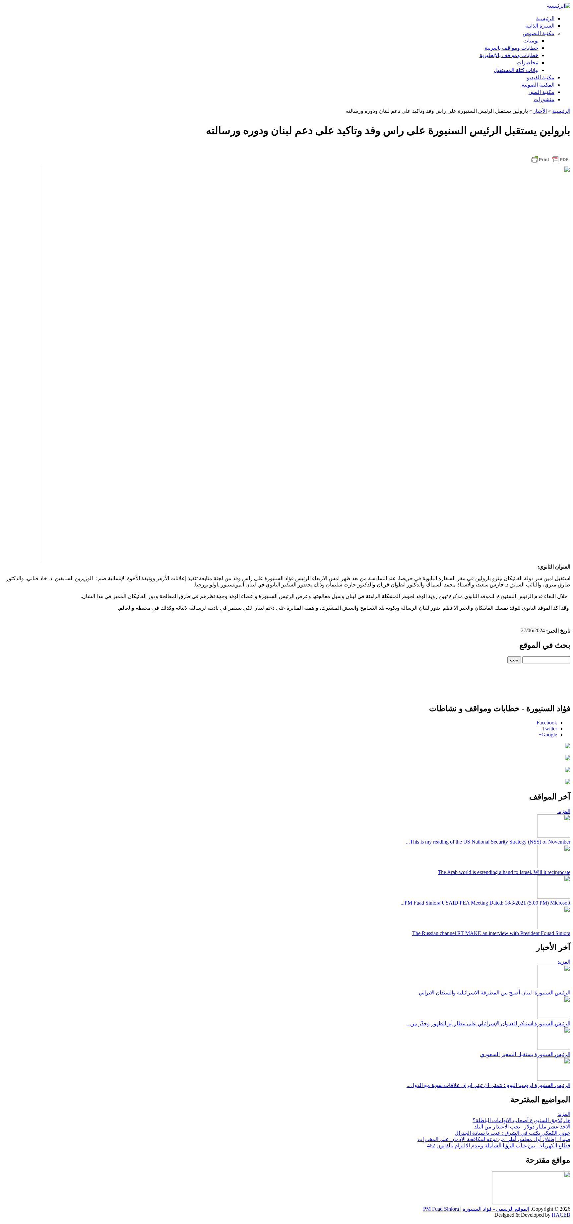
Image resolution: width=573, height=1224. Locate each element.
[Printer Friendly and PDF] (549, 163)
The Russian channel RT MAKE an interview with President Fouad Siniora (491, 933)
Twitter (549, 728)
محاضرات (528, 62)
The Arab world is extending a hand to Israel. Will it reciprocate (504, 872)
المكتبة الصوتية (538, 85)
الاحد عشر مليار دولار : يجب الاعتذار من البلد (522, 1126)
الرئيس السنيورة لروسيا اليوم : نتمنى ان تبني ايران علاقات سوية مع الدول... (488, 1085)
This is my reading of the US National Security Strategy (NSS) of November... (488, 842)
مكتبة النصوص (538, 33)
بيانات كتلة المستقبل (516, 70)
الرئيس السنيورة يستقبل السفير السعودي (525, 1054)
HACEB (561, 1215)
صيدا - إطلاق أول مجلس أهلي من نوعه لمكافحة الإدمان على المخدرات (493, 1139)
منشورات (544, 99)
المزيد (563, 811)
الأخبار (540, 111)
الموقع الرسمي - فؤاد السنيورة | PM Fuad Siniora (476, 1209)
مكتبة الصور (541, 92)
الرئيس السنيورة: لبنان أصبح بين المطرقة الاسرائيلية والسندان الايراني (494, 992)
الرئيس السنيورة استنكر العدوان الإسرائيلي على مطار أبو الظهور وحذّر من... (488, 1023)
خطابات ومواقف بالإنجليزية (509, 55)
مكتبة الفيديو (540, 77)
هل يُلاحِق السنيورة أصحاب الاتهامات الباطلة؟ (521, 1120)
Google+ (548, 734)
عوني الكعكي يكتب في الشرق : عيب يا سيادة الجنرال (512, 1133)
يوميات (531, 40)
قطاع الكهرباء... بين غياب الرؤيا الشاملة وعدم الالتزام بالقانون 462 (498, 1145)
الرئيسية (545, 18)
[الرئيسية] (558, 6)
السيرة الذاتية (539, 26)
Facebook (547, 722)
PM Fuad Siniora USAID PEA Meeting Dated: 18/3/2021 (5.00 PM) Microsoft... (485, 903)
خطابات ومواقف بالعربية (511, 48)
